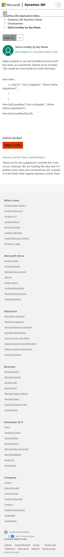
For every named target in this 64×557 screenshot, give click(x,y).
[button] (58, 5)
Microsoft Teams (12, 399)
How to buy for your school (17, 338)
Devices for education (14, 321)
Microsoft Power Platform (16, 393)
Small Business (11, 410)
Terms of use (50, 544)
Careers (8, 482)
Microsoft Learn (12, 443)
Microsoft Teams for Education (18, 327)
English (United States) (19, 532)
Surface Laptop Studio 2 (15, 205)
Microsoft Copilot (12, 227)
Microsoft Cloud (12, 371)
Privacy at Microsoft (13, 499)
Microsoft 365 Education (15, 332)
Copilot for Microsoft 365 (16, 404)
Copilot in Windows (13, 232)
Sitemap (8, 544)
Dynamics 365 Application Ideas (21, 15)
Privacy (36, 544)
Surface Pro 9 (11, 216)
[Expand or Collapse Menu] (5, 13)
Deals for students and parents (18, 349)
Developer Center (12, 432)
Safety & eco (23, 548)
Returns (8, 277)
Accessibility (10, 515)
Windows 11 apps (12, 243)
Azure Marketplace (13, 454)
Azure (7, 427)
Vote (7, 38)
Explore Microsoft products (17, 238)
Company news (11, 493)
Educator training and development (21, 343)
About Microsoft (12, 488)
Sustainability (11, 521)
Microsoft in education (15, 316)
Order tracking (11, 282)
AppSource (9, 460)
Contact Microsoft (22, 544)
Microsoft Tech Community (17, 449)
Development (15, 23)
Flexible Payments (13, 299)
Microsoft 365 (11, 388)
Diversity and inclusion (15, 510)
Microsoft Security (13, 377)
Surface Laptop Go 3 (14, 211)
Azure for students (13, 354)
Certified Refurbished (14, 288)
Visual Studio (10, 465)
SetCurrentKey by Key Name (24, 27)
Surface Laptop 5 (12, 222)
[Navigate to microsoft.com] (11, 5)
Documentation (11, 438)
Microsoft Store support (15, 271)
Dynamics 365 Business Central (25, 19)
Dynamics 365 (35, 5)
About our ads (48, 548)
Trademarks (10, 548)
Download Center (12, 266)
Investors (9, 504)
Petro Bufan (21, 52)
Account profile (11, 261)
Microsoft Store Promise (15, 293)
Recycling (35, 548)
